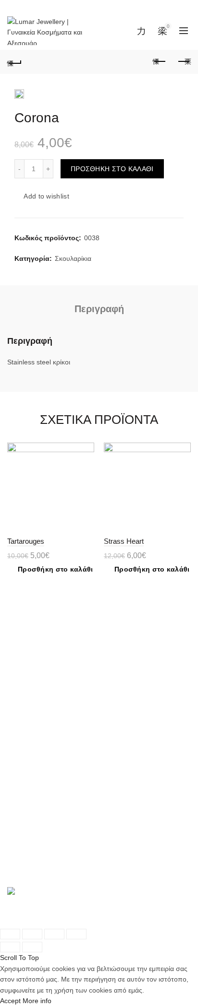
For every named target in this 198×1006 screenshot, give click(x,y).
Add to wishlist (46, 196)
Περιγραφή (99, 309)
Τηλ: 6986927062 (45, 847)
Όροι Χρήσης (27, 748)
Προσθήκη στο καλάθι (112, 169)
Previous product (160, 61)
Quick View (85, 467)
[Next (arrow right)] (32, 947)
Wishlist (147, 26)
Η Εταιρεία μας (29, 770)
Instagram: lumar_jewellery (59, 869)
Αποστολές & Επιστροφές (46, 727)
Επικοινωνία (25, 780)
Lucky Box (22, 691)
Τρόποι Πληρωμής (35, 738)
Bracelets (21, 649)
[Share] (32, 934)
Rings (16, 638)
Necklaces (22, 659)
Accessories (25, 681)
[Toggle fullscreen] (54, 934)
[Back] (14, 61)
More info (37, 1001)
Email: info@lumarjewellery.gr (63, 858)
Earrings (20, 627)
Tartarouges (25, 541)
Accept (10, 1001)
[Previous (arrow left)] (10, 947)
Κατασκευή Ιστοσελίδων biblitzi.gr (58, 921)
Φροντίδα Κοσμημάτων (42, 759)
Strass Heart (124, 541)
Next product (184, 61)
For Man (20, 670)
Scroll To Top (19, 957)
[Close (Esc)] (10, 934)
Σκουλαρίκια (73, 258)
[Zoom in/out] (76, 934)
